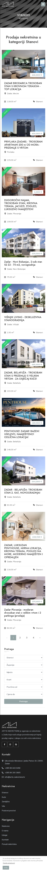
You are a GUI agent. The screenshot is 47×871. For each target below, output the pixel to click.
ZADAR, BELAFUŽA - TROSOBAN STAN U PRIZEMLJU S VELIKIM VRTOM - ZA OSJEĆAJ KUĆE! (23, 375)
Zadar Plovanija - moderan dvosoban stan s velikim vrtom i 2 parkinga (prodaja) (22, 613)
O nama (5, 831)
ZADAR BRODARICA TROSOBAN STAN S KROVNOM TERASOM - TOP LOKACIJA (23, 86)
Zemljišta (6, 801)
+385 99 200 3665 (12, 772)
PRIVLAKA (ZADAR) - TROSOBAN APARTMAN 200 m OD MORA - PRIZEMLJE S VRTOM (23, 144)
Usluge (4, 835)
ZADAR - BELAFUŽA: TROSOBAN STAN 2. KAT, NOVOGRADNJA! (23, 491)
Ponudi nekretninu (9, 844)
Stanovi (5, 792)
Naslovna (23, 18)
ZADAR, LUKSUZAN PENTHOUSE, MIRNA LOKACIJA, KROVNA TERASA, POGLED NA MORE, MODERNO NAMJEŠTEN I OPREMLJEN (23, 551)
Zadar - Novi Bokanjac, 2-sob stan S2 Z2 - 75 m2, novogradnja (23, 263)
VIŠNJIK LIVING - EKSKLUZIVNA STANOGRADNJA (22, 318)
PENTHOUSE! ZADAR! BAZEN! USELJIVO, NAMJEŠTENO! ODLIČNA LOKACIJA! (21, 434)
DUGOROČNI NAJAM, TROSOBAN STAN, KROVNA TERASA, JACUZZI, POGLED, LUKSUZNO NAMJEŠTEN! (20, 204)
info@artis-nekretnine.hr (15, 777)
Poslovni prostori (9, 810)
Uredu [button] (6, 868)
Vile (3, 806)
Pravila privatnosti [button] (9, 863)
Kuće (4, 797)
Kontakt (5, 840)
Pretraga (23, 701)
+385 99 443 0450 (12, 768)
